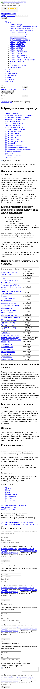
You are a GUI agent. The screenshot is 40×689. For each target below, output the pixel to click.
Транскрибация (15, 67)
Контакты (9, 81)
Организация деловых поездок (21, 30)
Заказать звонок (21, 16)
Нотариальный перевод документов (23, 26)
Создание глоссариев (18, 65)
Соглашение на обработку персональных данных (19, 524)
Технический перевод (18, 36)
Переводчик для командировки (21, 28)
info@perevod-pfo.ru (8, 14)
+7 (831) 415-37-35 (8, 16)
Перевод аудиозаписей (18, 56)
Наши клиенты (11, 73)
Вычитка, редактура (17, 61)
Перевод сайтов (16, 54)
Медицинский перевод (18, 34)
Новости (8, 77)
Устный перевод (16, 24)
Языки (7, 71)
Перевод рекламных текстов (20, 57)
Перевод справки (16, 48)
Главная (4, 102)
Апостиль (13, 63)
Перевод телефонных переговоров (23, 59)
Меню (4, 18)
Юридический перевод (18, 38)
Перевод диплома (16, 50)
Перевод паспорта (17, 44)
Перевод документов (18, 42)
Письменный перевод (18, 32)
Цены (7, 69)
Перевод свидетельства (18, 52)
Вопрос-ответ (10, 79)
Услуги (8, 22)
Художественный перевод (20, 40)
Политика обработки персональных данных (17, 522)
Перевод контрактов (17, 46)
